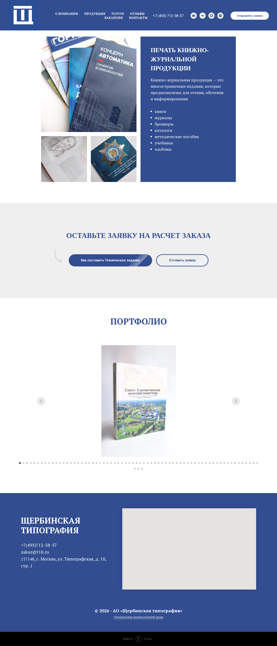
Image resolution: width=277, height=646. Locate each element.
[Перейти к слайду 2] (23, 463)
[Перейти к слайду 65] (253, 463)
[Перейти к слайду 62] (242, 463)
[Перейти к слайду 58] (228, 463)
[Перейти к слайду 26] (111, 463)
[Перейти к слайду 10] (53, 463)
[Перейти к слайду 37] (151, 463)
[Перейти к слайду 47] (188, 463)
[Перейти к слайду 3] (27, 463)
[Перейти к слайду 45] (180, 463)
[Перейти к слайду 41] (166, 463)
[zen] (220, 16)
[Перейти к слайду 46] (184, 463)
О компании (66, 14)
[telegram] (23, 578)
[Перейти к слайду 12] (60, 463)
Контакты (138, 18)
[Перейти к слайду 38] (155, 463)
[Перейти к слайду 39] (158, 463)
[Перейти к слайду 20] (89, 463)
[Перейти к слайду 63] (246, 463)
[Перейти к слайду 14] (67, 463)
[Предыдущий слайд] (41, 401)
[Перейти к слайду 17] (78, 463)
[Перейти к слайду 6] (38, 463)
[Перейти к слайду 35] (144, 463)
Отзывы (137, 14)
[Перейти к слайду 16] (74, 463)
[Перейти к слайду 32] (133, 463)
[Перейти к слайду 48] (191, 463)
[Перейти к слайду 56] (220, 463)
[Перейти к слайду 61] (239, 463)
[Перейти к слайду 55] (217, 463)
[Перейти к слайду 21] (93, 463)
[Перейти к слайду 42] (169, 463)
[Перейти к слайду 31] (129, 463)
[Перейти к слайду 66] (257, 463)
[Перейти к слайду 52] (206, 463)
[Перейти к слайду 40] (162, 463)
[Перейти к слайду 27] (115, 463)
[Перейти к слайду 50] (199, 463)
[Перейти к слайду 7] (42, 463)
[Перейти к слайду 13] (63, 463)
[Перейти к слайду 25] (107, 463)
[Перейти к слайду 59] (231, 463)
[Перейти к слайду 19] (85, 463)
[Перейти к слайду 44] (177, 463)
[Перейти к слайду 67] (135, 469)
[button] (250, 16)
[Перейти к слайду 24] (104, 463)
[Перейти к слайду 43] (173, 463)
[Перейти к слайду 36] (147, 463)
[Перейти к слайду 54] (213, 463)
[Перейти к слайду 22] (96, 463)
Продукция (94, 14)
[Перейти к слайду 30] (126, 463)
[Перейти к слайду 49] (195, 463)
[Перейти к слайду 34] (140, 463)
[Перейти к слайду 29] (122, 463)
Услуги (117, 14)
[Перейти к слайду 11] (56, 463)
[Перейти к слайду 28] (118, 463)
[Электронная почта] (194, 16)
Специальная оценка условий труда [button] (138, 617)
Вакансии (113, 18)
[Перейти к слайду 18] (82, 463)
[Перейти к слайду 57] (224, 463)
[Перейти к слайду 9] (49, 463)
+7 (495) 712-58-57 (168, 16)
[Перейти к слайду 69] (142, 469)
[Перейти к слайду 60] (235, 463)
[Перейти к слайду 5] (34, 463)
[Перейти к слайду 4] (31, 463)
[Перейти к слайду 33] (136, 463)
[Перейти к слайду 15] (71, 463)
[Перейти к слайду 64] (250, 463)
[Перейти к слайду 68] (138, 469)
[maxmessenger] (211, 16)
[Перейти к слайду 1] (20, 463)
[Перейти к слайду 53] (209, 463)
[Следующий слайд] (236, 401)
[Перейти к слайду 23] (100, 463)
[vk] (203, 16)
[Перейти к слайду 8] (45, 463)
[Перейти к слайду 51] (202, 463)
